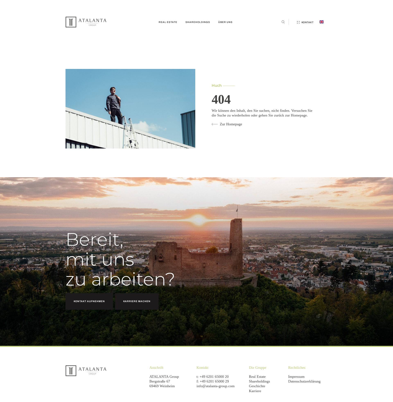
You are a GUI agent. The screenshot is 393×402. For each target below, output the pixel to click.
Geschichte (257, 386)
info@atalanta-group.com (215, 386)
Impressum (296, 377)
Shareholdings (259, 381)
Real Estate (257, 377)
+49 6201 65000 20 (214, 377)
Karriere (255, 391)
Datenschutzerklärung (304, 381)
